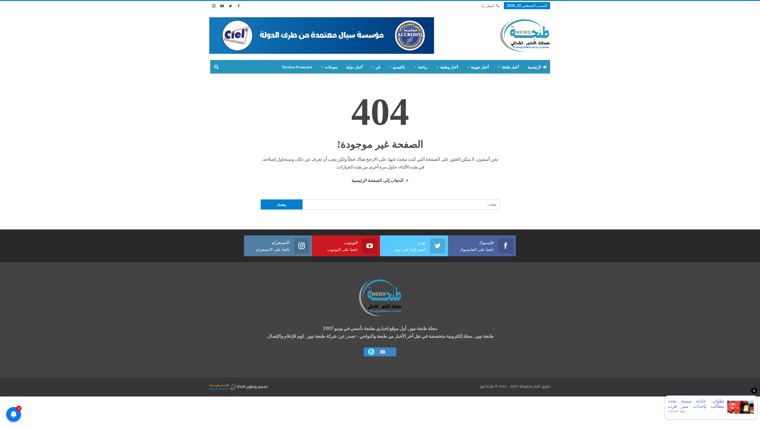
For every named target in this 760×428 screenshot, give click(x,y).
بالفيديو (399, 67)
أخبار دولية (354, 67)
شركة (241, 386)
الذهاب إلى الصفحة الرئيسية (378, 180)
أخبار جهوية (480, 67)
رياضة (423, 67)
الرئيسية (534, 67)
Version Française (297, 67)
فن (378, 67)
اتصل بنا (488, 6)
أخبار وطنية (449, 67)
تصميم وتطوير (257, 386)
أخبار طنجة (510, 67)
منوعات (331, 67)
